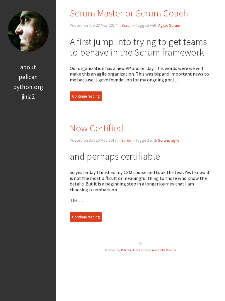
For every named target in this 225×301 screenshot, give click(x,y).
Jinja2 (28, 97)
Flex (136, 250)
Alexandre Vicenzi (164, 250)
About (28, 67)
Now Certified (96, 128)
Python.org (28, 87)
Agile (162, 25)
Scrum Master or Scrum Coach (129, 13)
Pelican (28, 77)
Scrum (127, 25)
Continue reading (86, 96)
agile (175, 140)
